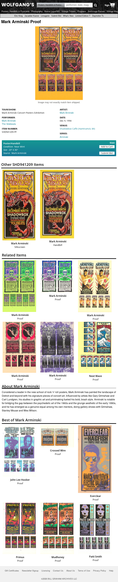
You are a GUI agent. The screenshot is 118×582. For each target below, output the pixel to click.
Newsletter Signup (30, 570)
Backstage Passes (96, 11)
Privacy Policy (99, 570)
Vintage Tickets (69, 11)
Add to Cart (107, 146)
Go (95, 5)
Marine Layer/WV (52, 11)
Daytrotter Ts (98, 16)
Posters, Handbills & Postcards (16, 11)
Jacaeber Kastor (31, 16)
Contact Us (58, 570)
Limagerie (45, 16)
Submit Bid (56, 16)
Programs (81, 11)
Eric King (18, 16)
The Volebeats (9, 123)
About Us (70, 570)
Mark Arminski (9, 120)
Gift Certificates (12, 570)
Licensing (45, 570)
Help (111, 570)
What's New (68, 16)
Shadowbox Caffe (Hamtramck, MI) (77, 128)
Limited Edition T (82, 16)
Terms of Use (84, 570)
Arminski (64, 136)
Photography (37, 11)
